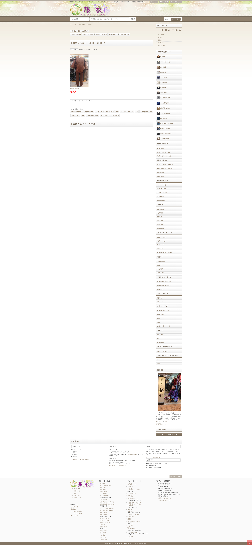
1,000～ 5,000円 (75, 34)
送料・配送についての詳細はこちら (118, 465)
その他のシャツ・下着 (163, 310)
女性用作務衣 (89, 112)
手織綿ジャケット (161, 237)
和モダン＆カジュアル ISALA (110, 115)
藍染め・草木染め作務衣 (166, 123)
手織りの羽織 (160, 209)
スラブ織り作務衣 (165, 98)
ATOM (76, 515)
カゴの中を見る (176, 2)
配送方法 (73, 509)
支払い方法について (133, 454)
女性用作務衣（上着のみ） (164, 152)
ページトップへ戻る (175, 476)
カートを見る (175, 19)
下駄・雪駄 (160, 335)
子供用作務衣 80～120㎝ (164, 281)
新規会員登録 (164, 2)
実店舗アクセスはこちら (164, 498)
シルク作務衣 (163, 82)
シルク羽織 (160, 220)
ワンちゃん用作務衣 (92, 115)
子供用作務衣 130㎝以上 (164, 285)
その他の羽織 (160, 228)
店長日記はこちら (161, 424)
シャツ (158, 363)
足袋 (158, 338)
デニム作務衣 (163, 93)
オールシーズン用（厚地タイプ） (166, 168)
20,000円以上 (113, 34)
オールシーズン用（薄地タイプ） (166, 164)
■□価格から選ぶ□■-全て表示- (79, 31)
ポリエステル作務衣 (165, 62)
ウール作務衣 (163, 77)
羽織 (117, 112)
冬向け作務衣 (160, 176)
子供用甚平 (160, 289)
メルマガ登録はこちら (170, 434)
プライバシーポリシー (77, 513)
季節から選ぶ (99, 112)
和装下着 (159, 298)
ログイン (154, 2)
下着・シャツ (75, 115)
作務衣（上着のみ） (165, 128)
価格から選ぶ (110, 112)
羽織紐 (158, 322)
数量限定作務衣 (74, 88)
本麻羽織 (159, 217)
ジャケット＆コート (127, 112)
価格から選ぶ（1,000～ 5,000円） (83, 25)
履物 (82, 115)
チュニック (160, 360)
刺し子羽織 (160, 213)
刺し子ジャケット (161, 241)
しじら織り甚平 (161, 261)
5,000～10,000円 (88, 34)
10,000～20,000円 (101, 34)
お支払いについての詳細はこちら (80, 459)
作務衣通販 (161, 43)
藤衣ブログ (161, 40)
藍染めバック (160, 314)
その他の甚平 (160, 273)
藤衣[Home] (161, 34)
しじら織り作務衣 (165, 103)
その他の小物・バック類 (163, 326)
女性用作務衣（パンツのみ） (164, 156)
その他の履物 (160, 342)
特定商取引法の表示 (76, 511)
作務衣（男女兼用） (76, 112)
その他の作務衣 (164, 139)
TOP (71, 25)
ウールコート (160, 245)
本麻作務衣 (163, 72)
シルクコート (160, 248)
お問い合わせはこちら (164, 500)
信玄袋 (158, 318)
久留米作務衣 (163, 87)
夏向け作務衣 (160, 172)
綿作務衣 (162, 57)
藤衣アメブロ (168, 421)
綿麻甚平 (159, 265)
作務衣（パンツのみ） (166, 134)
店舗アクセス (161, 45)
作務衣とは (161, 37)
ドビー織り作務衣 (165, 113)
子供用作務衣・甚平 (146, 112)
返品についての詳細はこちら (154, 457)
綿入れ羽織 (160, 224)
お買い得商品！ (124, 34)
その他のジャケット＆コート (164, 252)
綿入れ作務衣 (163, 118)
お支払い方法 (74, 507)
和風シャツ (160, 302)
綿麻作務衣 (163, 67)
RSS (72, 515)
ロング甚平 (160, 269)
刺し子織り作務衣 (165, 108)
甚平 (136, 112)
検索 (133, 19)
